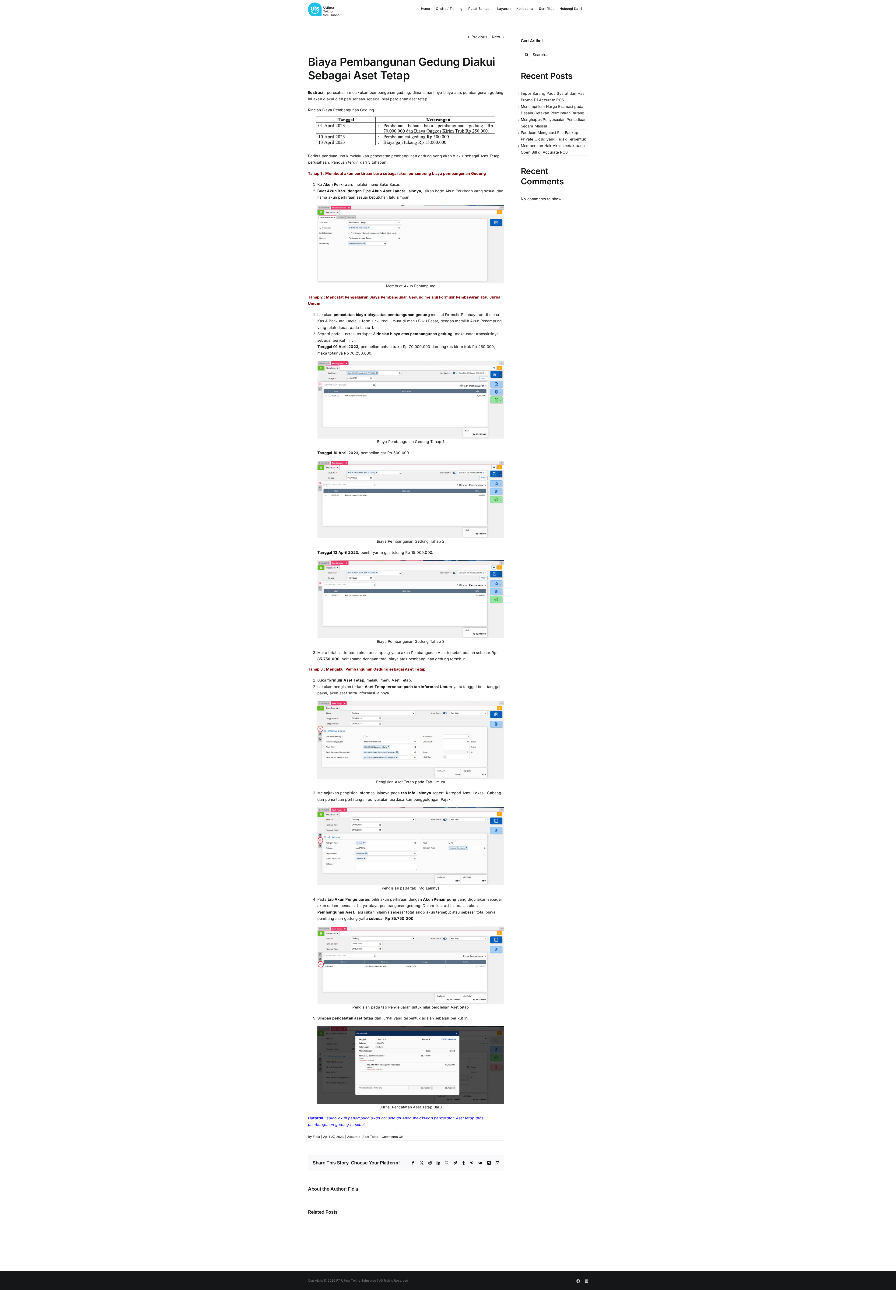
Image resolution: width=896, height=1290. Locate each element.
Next (496, 37)
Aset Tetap (370, 1137)
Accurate (353, 1137)
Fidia (316, 1137)
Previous (479, 37)
